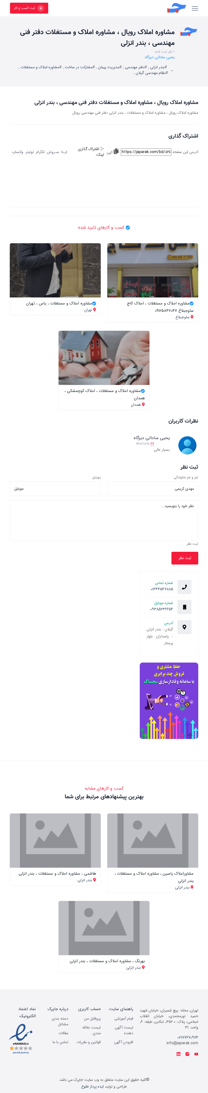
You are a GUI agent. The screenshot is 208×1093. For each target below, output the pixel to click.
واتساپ (17, 152)
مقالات (63, 1033)
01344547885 (162, 589)
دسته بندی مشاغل (60, 1021)
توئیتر (29, 152)
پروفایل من (92, 1018)
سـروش (53, 152)
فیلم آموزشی (123, 1018)
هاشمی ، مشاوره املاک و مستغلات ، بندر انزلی (57, 873)
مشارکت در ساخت (79, 67)
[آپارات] (196, 1054)
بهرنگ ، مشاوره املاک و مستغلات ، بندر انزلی (107, 961)
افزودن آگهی (123, 1042)
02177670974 (187, 1037)
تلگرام (40, 152)
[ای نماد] (21, 1039)
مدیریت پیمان (108, 67)
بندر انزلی (157, 67)
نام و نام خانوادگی (186, 477)
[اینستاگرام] (187, 1054)
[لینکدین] (178, 1054)
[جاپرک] (120, 8)
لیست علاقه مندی (91, 1030)
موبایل (96, 477)
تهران (88, 310)
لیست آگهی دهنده (124, 1030)
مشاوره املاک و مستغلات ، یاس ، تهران (59, 303)
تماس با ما (60, 1042)
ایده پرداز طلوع (92, 1086)
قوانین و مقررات (89, 1042)
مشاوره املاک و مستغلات (40, 67)
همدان (136, 405)
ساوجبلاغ (183, 317)
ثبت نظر (192, 543)
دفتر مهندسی (135, 67)
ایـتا (64, 152)
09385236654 (161, 609)
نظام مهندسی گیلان (151, 73)
